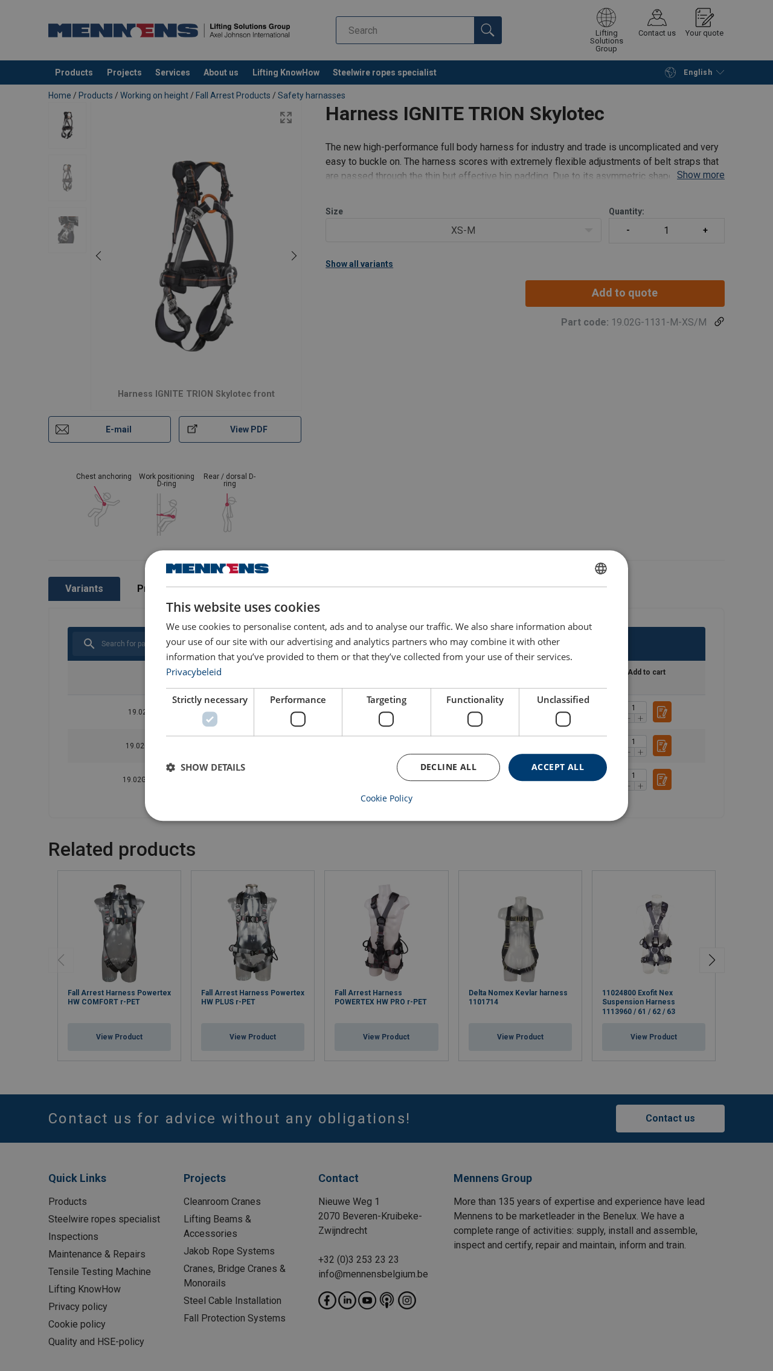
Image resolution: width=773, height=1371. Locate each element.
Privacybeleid (194, 672)
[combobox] (601, 568)
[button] (205, 767)
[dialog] (386, 685)
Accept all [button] (557, 766)
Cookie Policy (386, 798)
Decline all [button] (448, 766)
